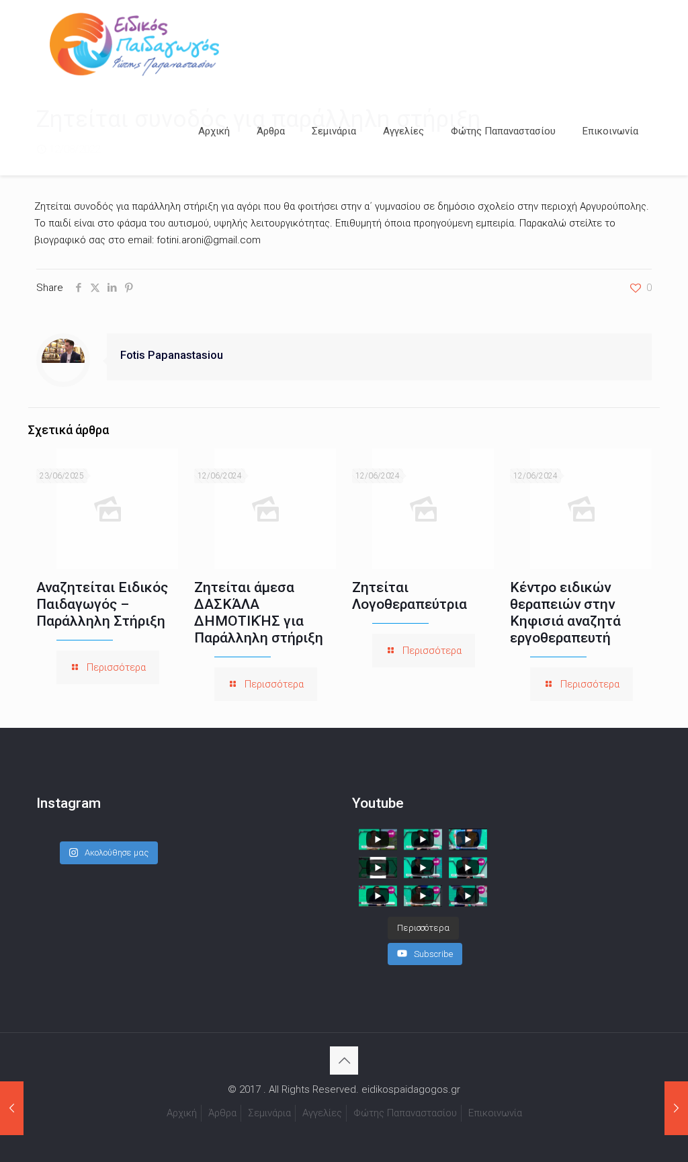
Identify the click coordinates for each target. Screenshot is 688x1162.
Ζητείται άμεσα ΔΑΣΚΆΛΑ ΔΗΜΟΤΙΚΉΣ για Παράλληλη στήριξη (258, 612)
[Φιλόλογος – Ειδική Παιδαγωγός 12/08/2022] (676, 1108)
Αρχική (182, 1113)
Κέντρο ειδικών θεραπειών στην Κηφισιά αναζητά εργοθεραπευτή (565, 612)
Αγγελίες (322, 1113)
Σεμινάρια (269, 1113)
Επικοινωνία (495, 1113)
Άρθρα (222, 1113)
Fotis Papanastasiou (171, 355)
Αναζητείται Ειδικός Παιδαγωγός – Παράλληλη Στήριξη (102, 604)
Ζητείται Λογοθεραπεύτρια (409, 595)
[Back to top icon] (344, 1060)
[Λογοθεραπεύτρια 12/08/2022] (12, 1108)
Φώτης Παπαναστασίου (405, 1113)
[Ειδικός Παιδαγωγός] (134, 43)
